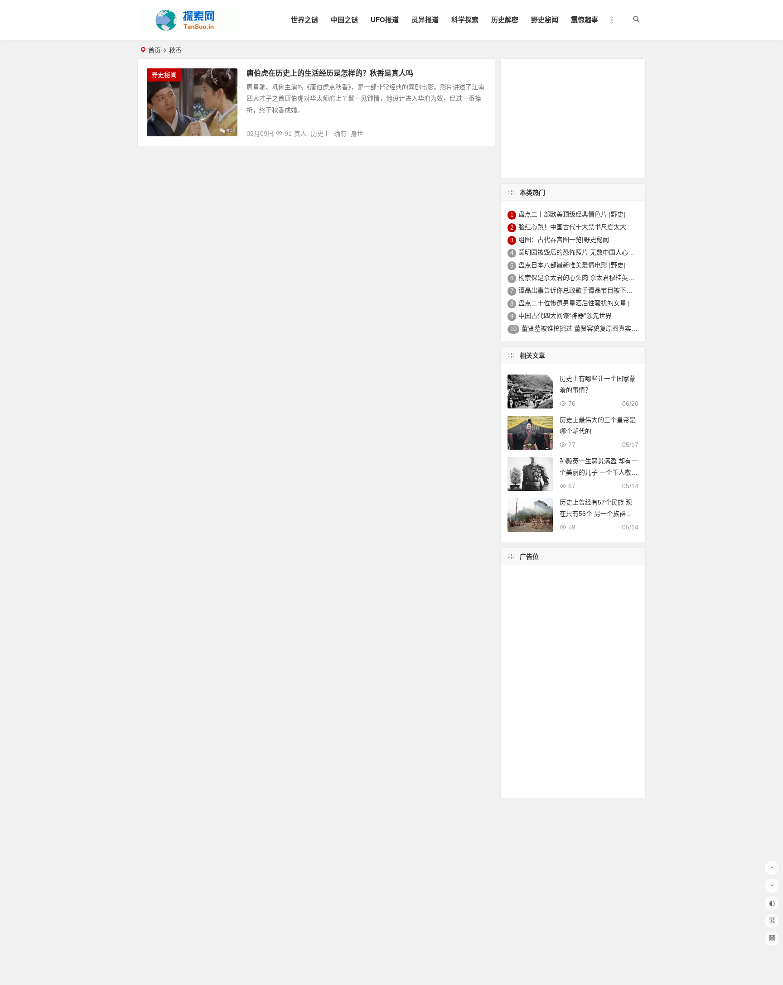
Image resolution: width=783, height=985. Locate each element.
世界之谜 (304, 20)
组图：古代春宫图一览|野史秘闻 (563, 239)
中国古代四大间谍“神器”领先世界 (565, 315)
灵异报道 (425, 20)
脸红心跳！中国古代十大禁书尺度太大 (572, 227)
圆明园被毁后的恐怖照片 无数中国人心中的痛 (582, 252)
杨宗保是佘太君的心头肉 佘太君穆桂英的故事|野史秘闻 (596, 277)
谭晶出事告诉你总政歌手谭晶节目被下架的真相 (585, 290)
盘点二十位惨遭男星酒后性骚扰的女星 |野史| (581, 303)
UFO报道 (385, 20)
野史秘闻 (544, 20)
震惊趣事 (584, 20)
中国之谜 (344, 20)
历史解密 (504, 20)
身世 (357, 133)
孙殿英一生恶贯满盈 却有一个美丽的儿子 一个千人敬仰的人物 (599, 472)
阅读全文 (477, 130)
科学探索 (464, 20)
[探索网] (189, 27)
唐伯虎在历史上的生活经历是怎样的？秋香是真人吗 (329, 73)
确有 (340, 133)
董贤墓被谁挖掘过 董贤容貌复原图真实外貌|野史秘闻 (596, 328)
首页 (154, 50)
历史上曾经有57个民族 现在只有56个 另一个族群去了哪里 (596, 514)
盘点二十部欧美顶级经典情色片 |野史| (571, 214)
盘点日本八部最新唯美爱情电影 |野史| (571, 265)
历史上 (320, 133)
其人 (300, 133)
